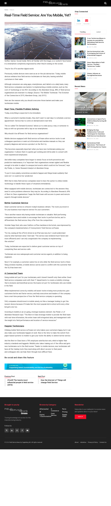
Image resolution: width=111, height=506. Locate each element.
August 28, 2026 (82, 112)
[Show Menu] (6, 3)
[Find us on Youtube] (27, 430)
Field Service (53, 414)
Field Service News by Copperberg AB (20, 442)
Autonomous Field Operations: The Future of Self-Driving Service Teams (96, 145)
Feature (12, 10)
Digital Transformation (45, 415)
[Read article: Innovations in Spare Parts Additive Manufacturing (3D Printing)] (80, 122)
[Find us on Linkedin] (12, 430)
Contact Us (103, 442)
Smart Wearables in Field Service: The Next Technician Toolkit (95, 64)
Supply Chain (64, 415)
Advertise (83, 442)
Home (6, 10)
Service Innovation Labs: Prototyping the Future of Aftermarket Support (96, 53)
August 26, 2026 (93, 125)
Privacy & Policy (93, 442)
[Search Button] (105, 3)
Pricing (64, 412)
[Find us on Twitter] (7, 430)
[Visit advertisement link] (38, 367)
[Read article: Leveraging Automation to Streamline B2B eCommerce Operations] (90, 103)
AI (40, 412)
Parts (64, 409)
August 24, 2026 (93, 138)
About (76, 442)
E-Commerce (55, 410)
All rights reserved (37, 442)
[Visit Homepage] (55, 3)
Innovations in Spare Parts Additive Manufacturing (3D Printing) (96, 121)
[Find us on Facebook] (22, 430)
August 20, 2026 (93, 149)
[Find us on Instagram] (17, 430)
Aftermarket (44, 409)
